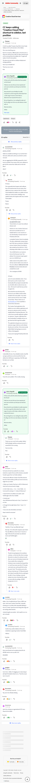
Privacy (21, 773)
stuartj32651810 (8, 146)
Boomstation (11, 523)
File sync (13, 118)
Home (4, 7)
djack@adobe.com (12, 301)
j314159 (7, 349)
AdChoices (7, 781)
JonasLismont (8, 372)
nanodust (7, 597)
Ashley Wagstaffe (11, 76)
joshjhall (7, 667)
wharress (10, 179)
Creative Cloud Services (8, 9)
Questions (18, 9)
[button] (3, 3)
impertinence (6, 118)
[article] (15, 161)
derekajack (13, 217)
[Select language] (20, 3)
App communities (12, 7)
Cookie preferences (7, 775)
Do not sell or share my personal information (12, 778)
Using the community (7, 773)
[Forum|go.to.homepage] (11, 3)
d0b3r (6, 466)
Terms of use (16, 773)
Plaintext (7, 41)
